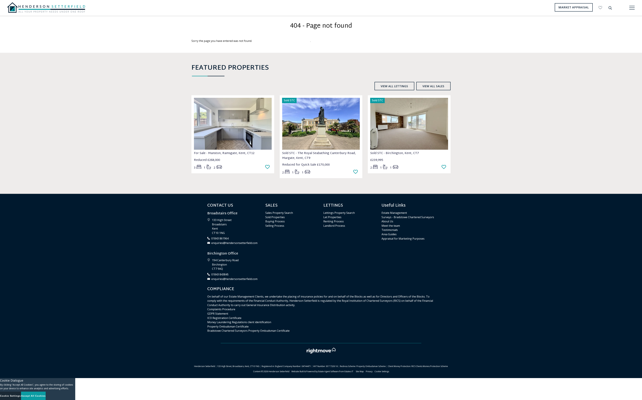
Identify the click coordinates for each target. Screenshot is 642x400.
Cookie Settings (381, 371)
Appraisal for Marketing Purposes (403, 238)
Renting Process (333, 221)
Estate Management (394, 213)
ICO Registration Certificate (224, 318)
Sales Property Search (279, 213)
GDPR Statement (217, 313)
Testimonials (390, 230)
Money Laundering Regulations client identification (239, 322)
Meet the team (391, 226)
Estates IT (348, 371)
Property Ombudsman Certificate (228, 326)
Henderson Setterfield (279, 371)
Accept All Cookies (33, 395)
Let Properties (332, 217)
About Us (387, 221)
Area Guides (389, 234)
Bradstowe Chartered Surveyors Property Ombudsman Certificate (248, 331)
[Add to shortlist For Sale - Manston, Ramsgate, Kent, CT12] (268, 167)
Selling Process (274, 226)
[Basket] (600, 7)
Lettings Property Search (339, 213)
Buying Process (275, 221)
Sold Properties (275, 217)
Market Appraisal (573, 7)
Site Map (360, 371)
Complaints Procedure (221, 309)
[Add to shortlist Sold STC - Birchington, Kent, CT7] (445, 167)
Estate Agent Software (328, 371)
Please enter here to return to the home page (281, 41)
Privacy (369, 371)
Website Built (297, 371)
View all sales (433, 86)
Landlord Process (334, 226)
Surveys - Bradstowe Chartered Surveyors (408, 217)
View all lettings (394, 86)
